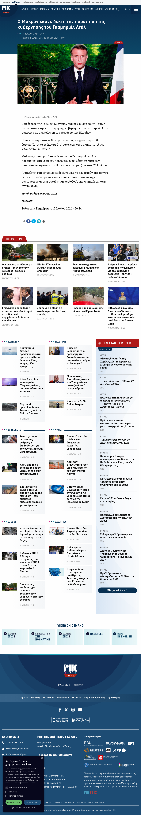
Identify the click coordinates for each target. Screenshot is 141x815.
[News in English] (125, 637)
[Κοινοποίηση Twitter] (33, 221)
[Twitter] (66, 710)
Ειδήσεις (35, 698)
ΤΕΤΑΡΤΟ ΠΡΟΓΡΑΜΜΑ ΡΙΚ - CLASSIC (57, 787)
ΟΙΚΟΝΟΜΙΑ (14, 430)
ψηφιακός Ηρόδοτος (70, 2)
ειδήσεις (16, 2)
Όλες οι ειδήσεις (116, 590)
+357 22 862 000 (14, 743)
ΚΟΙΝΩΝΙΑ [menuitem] (44, 9)
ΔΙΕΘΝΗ (118, 43)
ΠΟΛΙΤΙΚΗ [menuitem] (55, 9)
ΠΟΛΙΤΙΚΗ (60, 341)
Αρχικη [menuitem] (25, 9)
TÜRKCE (78, 685)
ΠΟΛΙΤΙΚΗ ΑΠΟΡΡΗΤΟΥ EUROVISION (90, 803)
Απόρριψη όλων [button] (32, 802)
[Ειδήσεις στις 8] (15, 637)
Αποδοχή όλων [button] (13, 802)
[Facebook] (60, 710)
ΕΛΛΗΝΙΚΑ (64, 685)
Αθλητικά (76, 698)
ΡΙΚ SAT (41, 772)
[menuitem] (117, 9)
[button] (7, 788)
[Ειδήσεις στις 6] (70, 637)
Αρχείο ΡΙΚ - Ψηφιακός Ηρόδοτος (54, 746)
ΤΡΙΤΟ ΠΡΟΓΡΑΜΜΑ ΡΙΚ (49, 783)
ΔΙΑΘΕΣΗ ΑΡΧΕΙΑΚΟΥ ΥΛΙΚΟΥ (64, 803)
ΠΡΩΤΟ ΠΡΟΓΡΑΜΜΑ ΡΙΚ (50, 776)
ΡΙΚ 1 (40, 761)
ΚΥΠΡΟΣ (103, 378)
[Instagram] (73, 710)
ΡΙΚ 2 (40, 765)
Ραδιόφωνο (63, 698)
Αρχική (24, 698)
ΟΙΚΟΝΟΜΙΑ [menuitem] (67, 9)
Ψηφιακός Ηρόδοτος (94, 698)
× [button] (42, 758)
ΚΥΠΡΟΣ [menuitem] (34, 9)
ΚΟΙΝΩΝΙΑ (13, 341)
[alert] (23, 784)
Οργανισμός (114, 698)
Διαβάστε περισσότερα (26, 783)
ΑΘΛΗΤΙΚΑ (61, 522)
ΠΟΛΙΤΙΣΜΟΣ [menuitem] (88, 9)
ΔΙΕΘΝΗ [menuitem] (99, 9)
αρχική (6, 2)
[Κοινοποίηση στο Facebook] (28, 221)
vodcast (86, 2)
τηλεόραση (28, 2)
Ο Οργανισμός (44, 743)
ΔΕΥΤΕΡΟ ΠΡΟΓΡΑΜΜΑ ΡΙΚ (51, 780)
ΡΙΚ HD (41, 768)
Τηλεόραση (48, 698)
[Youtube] (80, 710)
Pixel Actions (101, 810)
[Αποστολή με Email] (39, 221)
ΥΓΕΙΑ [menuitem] (77, 9)
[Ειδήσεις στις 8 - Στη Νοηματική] (42, 637)
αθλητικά (53, 2)
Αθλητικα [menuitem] (109, 9)
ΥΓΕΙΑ (58, 430)
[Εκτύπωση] (43, 221)
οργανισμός (98, 2)
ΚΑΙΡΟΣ (103, 436)
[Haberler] (97, 637)
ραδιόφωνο (41, 2)
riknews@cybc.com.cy (17, 749)
